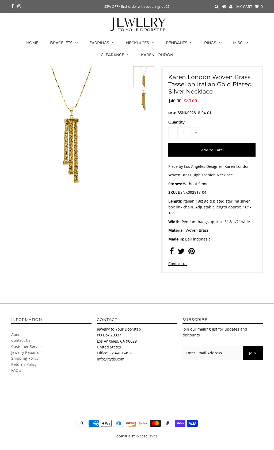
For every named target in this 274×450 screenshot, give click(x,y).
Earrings (99, 42)
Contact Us (21, 340)
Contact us (177, 263)
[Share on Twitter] (181, 252)
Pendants (176, 42)
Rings (210, 42)
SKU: (172, 112)
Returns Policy (24, 364)
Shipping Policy (25, 358)
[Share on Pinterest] (191, 252)
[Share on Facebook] (172, 252)
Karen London (157, 54)
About (16, 334)
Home (32, 42)
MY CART (249, 6)
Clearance (112, 54)
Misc (238, 42)
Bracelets (61, 42)
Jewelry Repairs (25, 352)
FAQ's (16, 370)
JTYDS (153, 436)
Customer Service (27, 346)
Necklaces (137, 42)
